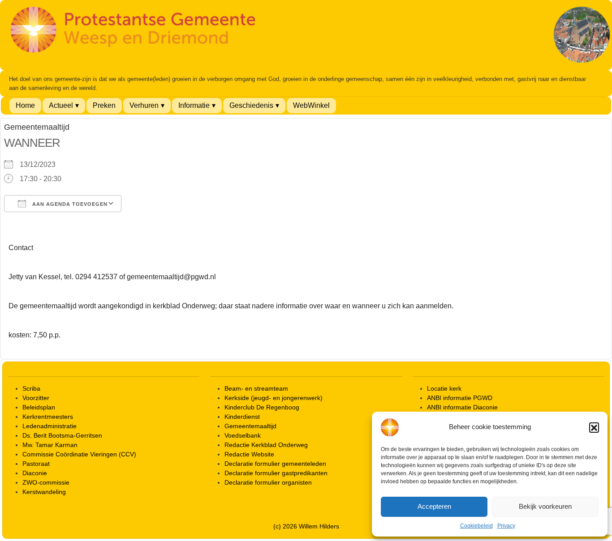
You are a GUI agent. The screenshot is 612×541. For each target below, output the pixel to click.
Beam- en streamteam (256, 388)
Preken (104, 105)
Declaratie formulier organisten (268, 482)
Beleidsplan (38, 407)
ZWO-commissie (45, 482)
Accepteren (434, 506)
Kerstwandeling (44, 491)
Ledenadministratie (49, 426)
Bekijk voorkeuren (545, 506)
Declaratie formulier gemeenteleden (275, 463)
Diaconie (34, 473)
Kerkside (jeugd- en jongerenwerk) (273, 397)
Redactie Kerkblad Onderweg (266, 444)
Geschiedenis (251, 105)
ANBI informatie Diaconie (462, 407)
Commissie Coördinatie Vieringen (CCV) (79, 454)
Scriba (31, 388)
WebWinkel (311, 105)
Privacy (506, 526)
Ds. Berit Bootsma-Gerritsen (62, 435)
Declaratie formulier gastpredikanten (276, 473)
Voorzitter (35, 397)
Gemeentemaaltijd (250, 426)
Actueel (61, 105)
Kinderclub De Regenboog (261, 407)
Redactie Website (249, 454)
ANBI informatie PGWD (459, 397)
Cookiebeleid (476, 526)
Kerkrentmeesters (47, 416)
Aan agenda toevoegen (69, 204)
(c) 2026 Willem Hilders (306, 526)
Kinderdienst (242, 416)
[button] (594, 427)
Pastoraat (36, 463)
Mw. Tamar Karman (50, 444)
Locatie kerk (444, 388)
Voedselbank (242, 435)
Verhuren (144, 105)
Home (25, 105)
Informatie (194, 105)
